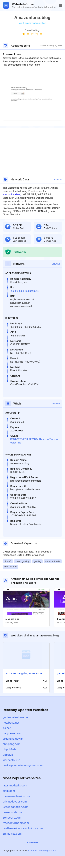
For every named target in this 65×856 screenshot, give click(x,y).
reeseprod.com (12, 812)
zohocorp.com (12, 817)
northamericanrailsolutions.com (23, 828)
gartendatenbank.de (15, 717)
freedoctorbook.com (16, 823)
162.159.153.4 (32, 290)
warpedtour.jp (11, 760)
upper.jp (8, 754)
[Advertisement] (32, 76)
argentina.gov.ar (13, 738)
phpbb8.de (9, 749)
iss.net (6, 728)
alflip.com (9, 790)
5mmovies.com (12, 833)
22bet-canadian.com (15, 807)
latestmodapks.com (15, 785)
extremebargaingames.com (24, 673)
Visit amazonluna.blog (32, 23)
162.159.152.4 (17, 290)
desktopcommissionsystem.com (22, 765)
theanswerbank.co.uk (16, 796)
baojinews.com (12, 733)
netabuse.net (11, 722)
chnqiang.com (11, 744)
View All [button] (58, 179)
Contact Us (32, 842)
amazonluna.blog (12, 194)
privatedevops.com (15, 801)
